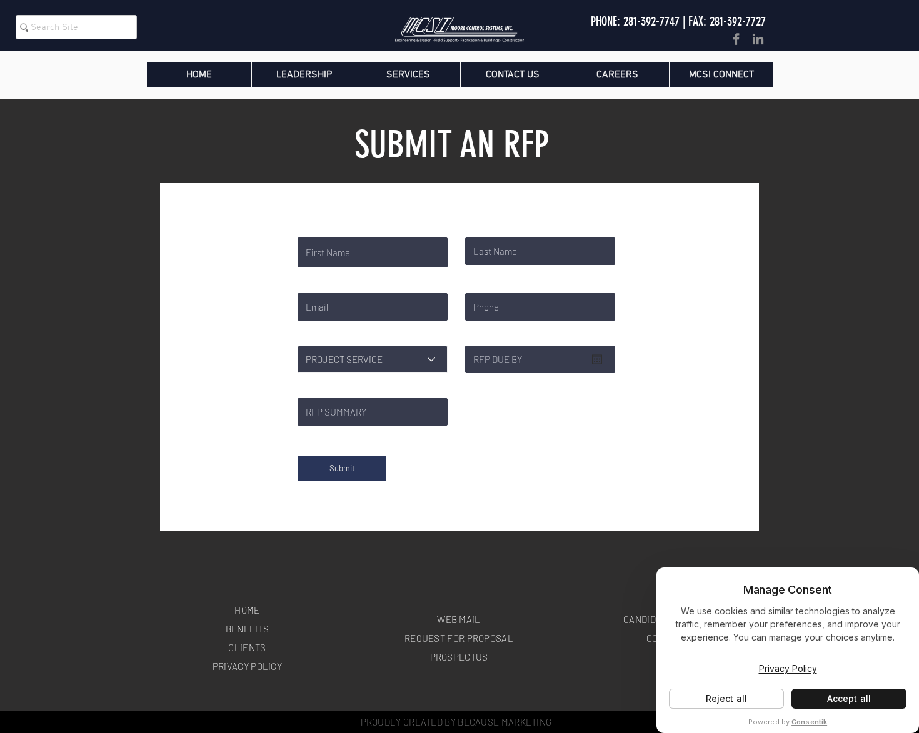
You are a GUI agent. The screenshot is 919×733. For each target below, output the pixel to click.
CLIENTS (247, 647)
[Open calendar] (597, 359)
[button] (617, 74)
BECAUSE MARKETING (504, 721)
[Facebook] (736, 39)
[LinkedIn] (758, 39)
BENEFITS (247, 628)
